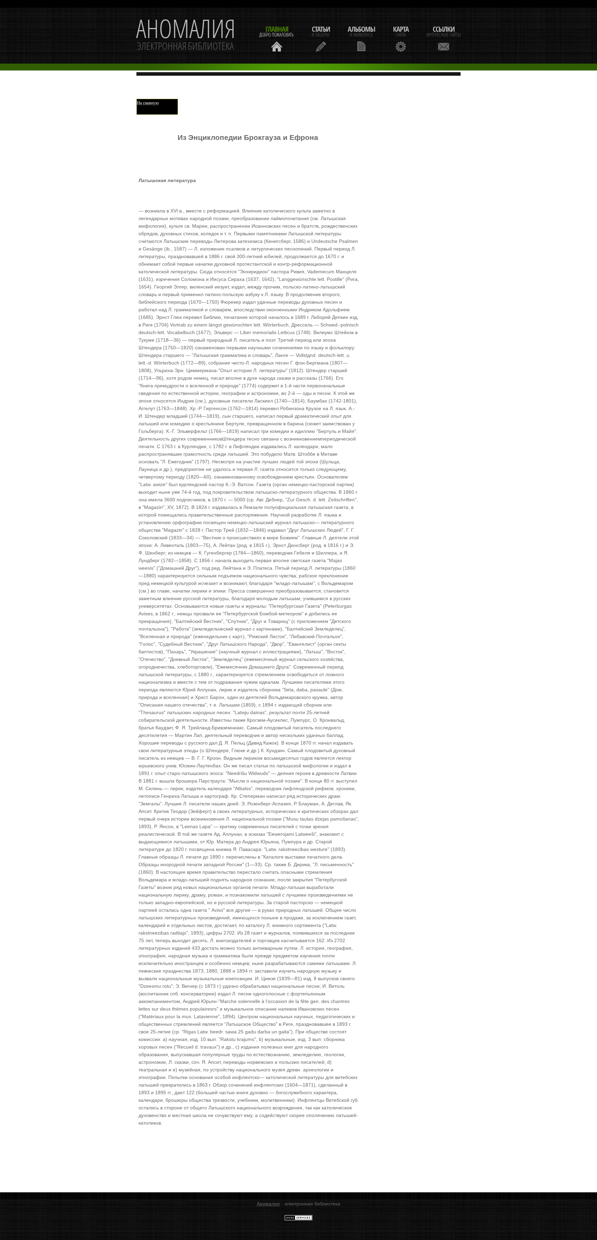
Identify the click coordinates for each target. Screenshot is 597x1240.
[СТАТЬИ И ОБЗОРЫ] (321, 38)
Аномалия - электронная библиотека (186, 35)
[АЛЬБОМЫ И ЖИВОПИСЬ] (361, 38)
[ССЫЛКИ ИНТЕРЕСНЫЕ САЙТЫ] (443, 38)
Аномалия (268, 1203)
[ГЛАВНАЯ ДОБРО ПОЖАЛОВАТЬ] (276, 38)
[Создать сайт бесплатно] (298, 1219)
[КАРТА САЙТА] (401, 38)
